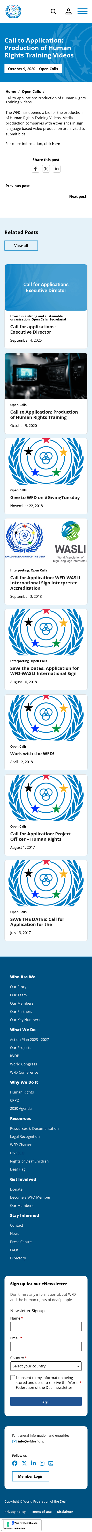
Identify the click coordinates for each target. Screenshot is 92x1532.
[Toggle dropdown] (68, 11)
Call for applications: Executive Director (33, 329)
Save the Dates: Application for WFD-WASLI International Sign (44, 671)
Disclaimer (65, 1512)
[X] (46, 169)
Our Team (18, 995)
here (56, 143)
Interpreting (19, 570)
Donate (16, 1189)
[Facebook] (35, 169)
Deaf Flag (17, 1169)
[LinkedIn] (57, 169)
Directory (18, 1258)
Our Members (21, 1003)
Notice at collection (14, 1528)
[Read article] (46, 287)
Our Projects (20, 1048)
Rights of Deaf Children (29, 1161)
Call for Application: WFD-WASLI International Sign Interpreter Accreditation (45, 583)
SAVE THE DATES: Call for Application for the (37, 922)
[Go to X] (24, 1463)
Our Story (18, 987)
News (14, 1234)
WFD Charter (21, 1145)
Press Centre (21, 1242)
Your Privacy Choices (26, 1523)
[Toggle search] (53, 11)
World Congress (23, 1064)
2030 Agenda (21, 1108)
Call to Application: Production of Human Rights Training (44, 414)
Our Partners (21, 1012)
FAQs (14, 1250)
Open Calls (48, 68)
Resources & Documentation (34, 1128)
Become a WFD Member (30, 1197)
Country (18, 1357)
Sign (46, 1401)
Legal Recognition (25, 1136)
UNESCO (17, 1153)
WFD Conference (24, 1072)
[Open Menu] (82, 11)
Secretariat (58, 319)
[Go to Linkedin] (33, 1463)
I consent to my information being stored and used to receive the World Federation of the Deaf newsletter (49, 1382)
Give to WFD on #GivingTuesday (45, 497)
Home (11, 92)
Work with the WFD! (32, 754)
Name (16, 1318)
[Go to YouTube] (50, 1463)
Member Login (31, 1476)
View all (21, 245)
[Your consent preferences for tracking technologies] (8, 1524)
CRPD (14, 1100)
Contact (16, 1225)
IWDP (14, 1056)
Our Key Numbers (25, 1020)
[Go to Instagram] (42, 1463)
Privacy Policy (15, 1512)
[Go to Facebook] (14, 1463)
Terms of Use (41, 1512)
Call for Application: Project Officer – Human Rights (40, 836)
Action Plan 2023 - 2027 (29, 1040)
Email (16, 1338)
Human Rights (22, 1092)
